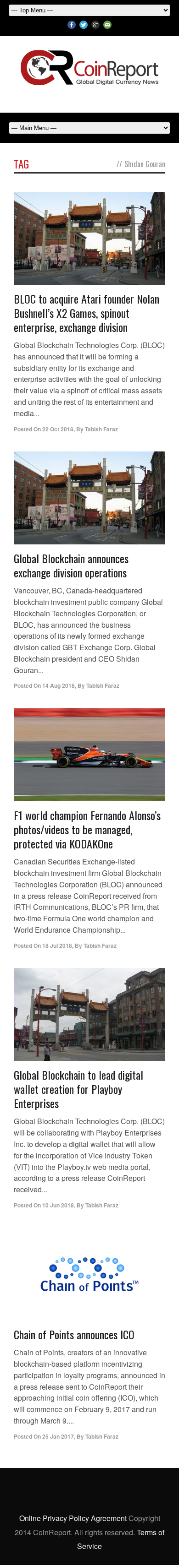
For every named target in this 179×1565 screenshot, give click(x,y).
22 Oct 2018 (57, 429)
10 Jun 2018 (58, 1205)
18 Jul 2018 (57, 945)
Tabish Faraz (101, 429)
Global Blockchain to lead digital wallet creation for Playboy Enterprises (78, 1088)
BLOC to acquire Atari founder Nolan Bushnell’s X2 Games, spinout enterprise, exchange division (86, 312)
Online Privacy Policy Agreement (73, 1518)
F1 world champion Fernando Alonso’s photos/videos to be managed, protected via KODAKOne (87, 829)
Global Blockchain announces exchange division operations (71, 565)
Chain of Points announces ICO (74, 1334)
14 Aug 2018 (58, 685)
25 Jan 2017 (58, 1436)
